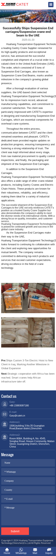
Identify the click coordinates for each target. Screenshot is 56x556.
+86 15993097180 (19, 405)
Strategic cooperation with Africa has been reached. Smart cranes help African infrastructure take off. (28, 377)
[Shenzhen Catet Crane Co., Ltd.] (14, 4)
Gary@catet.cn (17, 415)
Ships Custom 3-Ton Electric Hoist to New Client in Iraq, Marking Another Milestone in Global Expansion (27, 364)
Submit (15, 531)
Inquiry (49, 553)
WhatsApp (21, 553)
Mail (35, 553)
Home (7, 553)
